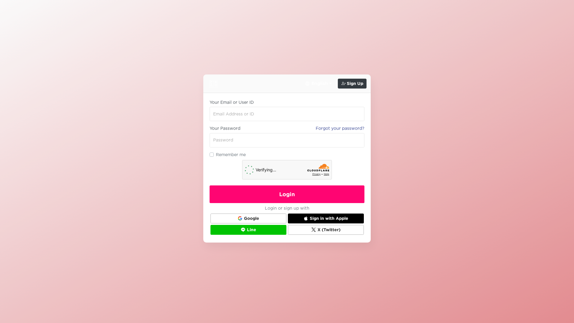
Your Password (225, 128)
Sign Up (354, 83)
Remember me (231, 154)
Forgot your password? (340, 128)
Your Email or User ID (232, 102)
